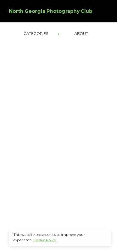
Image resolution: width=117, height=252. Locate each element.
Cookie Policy (44, 240)
